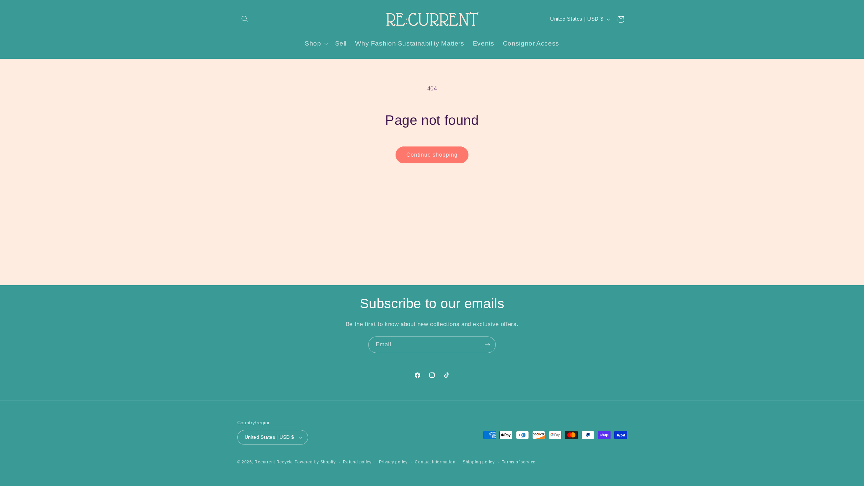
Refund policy (357, 462)
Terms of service (519, 462)
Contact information (435, 462)
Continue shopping (432, 155)
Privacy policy (393, 462)
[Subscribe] (487, 344)
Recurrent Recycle (273, 462)
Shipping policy (479, 462)
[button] (245, 19)
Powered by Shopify (315, 462)
